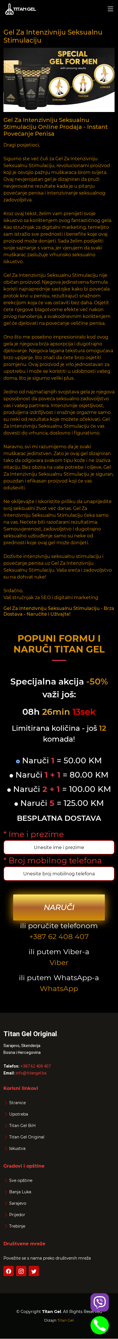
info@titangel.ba (31, 1073)
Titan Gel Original (26, 1137)
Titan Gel (65, 1320)
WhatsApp (59, 988)
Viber (59, 962)
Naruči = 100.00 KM (61, 789)
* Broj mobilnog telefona (52, 860)
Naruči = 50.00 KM (61, 760)
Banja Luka (20, 1192)
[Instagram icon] (21, 1271)
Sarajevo (17, 1203)
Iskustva (17, 1148)
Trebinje (17, 1226)
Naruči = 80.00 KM (61, 775)
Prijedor (17, 1215)
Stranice (17, 1103)
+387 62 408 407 (59, 936)
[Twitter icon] (34, 1271)
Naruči (59, 907)
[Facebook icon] (8, 1271)
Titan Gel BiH (22, 1126)
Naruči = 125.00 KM (61, 803)
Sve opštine (20, 1180)
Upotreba (18, 1114)
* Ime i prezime (33, 834)
